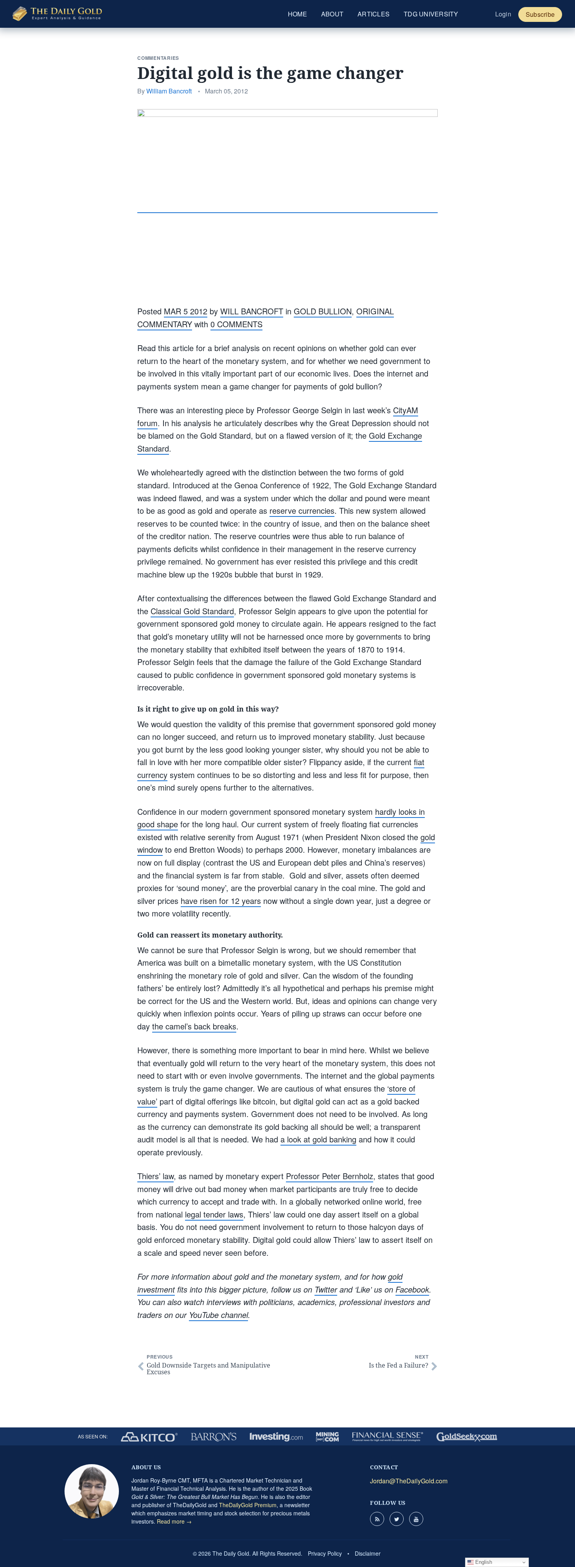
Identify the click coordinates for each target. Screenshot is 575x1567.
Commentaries (158, 57)
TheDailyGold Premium (248, 1505)
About (332, 13)
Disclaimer (368, 1553)
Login (503, 13)
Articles (374, 13)
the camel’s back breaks (194, 1026)
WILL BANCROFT (251, 311)
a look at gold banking (318, 1139)
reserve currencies (302, 510)
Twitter (325, 1289)
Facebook (412, 1289)
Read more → (174, 1521)
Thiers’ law (155, 1176)
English (483, 1562)
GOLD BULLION (323, 311)
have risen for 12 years (221, 900)
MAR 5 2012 (185, 311)
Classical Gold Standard (192, 611)
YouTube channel (218, 1314)
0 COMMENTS (236, 324)
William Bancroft (169, 90)
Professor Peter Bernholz (329, 1176)
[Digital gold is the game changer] (287, 207)
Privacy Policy (325, 1553)
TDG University (431, 13)
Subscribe (540, 14)
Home (297, 13)
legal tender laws (214, 1214)
